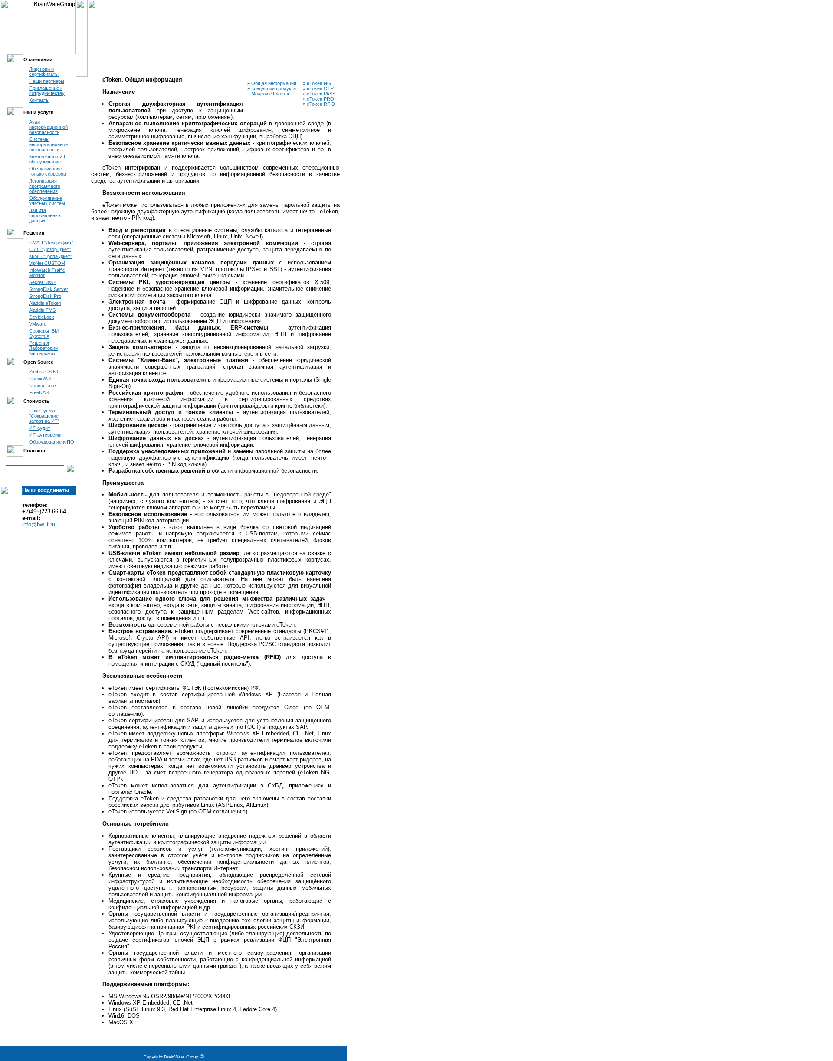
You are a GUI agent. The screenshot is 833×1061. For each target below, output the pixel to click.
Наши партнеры (46, 81)
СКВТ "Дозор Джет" (50, 249)
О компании (37, 59)
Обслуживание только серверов (47, 171)
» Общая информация (271, 83)
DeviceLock (41, 317)
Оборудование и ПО (51, 441)
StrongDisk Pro (45, 296)
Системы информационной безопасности (48, 144)
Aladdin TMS (42, 310)
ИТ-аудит (39, 428)
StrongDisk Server (48, 289)
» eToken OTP (318, 88)
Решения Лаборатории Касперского (43, 348)
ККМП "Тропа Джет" (50, 256)
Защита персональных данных (45, 215)
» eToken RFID (319, 104)
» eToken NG (317, 83)
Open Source (38, 362)
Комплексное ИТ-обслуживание (48, 159)
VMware (37, 323)
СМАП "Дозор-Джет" (51, 242)
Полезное (34, 450)
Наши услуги (38, 112)
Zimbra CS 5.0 (44, 371)
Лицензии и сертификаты (44, 71)
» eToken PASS (319, 93)
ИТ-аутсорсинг (45, 434)
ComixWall (40, 378)
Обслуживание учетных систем (47, 201)
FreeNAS (39, 392)
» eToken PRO (318, 98)
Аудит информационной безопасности (48, 127)
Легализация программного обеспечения (44, 186)
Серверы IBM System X (44, 333)
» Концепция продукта (271, 88)
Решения (33, 232)
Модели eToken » (268, 93)
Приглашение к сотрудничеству (47, 90)
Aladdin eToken (45, 303)
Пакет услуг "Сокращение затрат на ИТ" (44, 416)
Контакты (39, 100)
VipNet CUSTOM (47, 263)
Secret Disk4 (42, 282)
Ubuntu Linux (43, 385)
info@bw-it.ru (38, 524)
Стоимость (36, 401)
